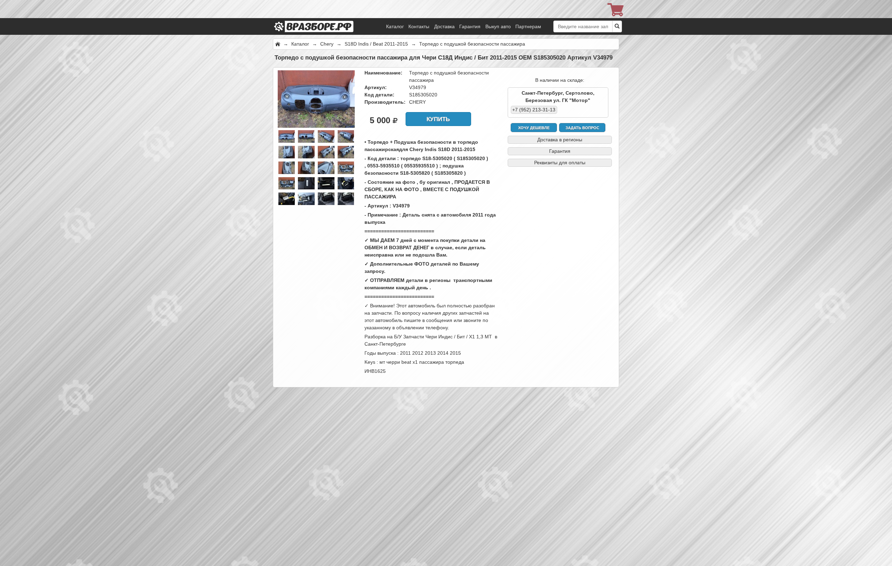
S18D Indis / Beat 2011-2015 (376, 44)
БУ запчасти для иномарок (323, 17)
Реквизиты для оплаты (559, 162)
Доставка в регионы (559, 139)
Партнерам (528, 26)
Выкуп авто (498, 26)
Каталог (395, 26)
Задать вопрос (582, 128)
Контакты (418, 26)
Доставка (444, 26)
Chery (326, 44)
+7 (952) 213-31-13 (533, 109)
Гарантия (469, 26)
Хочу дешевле (533, 128)
